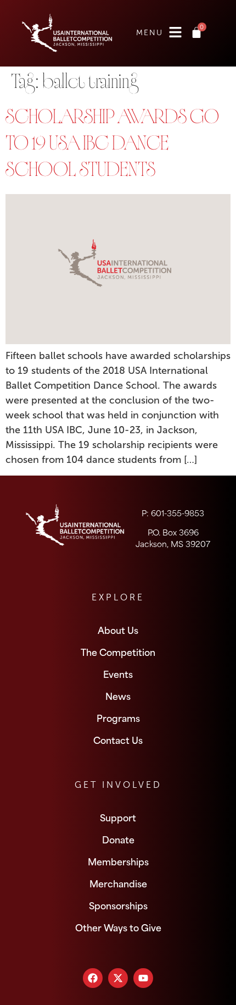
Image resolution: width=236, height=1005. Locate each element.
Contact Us (118, 739)
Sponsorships (118, 904)
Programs (118, 717)
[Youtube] (143, 978)
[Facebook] (93, 978)
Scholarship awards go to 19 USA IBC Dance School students (112, 145)
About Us (118, 629)
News (118, 695)
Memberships (118, 860)
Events (118, 673)
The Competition (118, 651)
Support (118, 816)
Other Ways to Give (118, 926)
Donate (118, 838)
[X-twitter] (118, 978)
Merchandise (118, 882)
